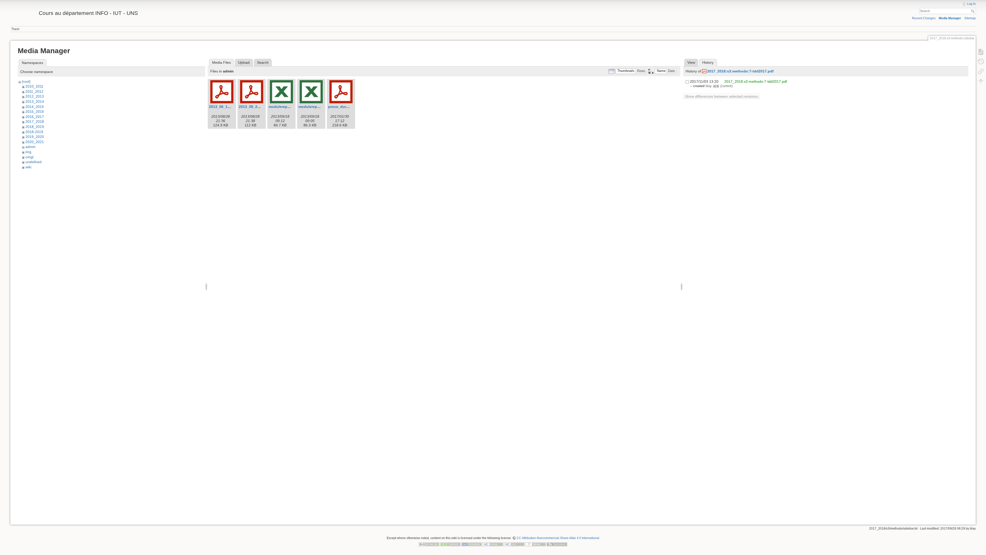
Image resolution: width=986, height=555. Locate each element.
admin (30, 147)
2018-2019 (34, 132)
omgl (29, 157)
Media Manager (950, 18)
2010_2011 (34, 86)
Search (973, 11)
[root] (26, 81)
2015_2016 (34, 111)
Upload (244, 62)
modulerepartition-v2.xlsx (320, 107)
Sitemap (970, 18)
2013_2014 (34, 101)
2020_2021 (34, 142)
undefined (33, 162)
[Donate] (450, 544)
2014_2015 (34, 107)
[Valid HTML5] (493, 544)
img (28, 152)
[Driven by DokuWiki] (557, 544)
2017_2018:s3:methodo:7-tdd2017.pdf (740, 71)
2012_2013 (34, 96)
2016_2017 (34, 117)
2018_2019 (34, 127)
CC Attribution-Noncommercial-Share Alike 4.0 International (558, 538)
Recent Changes (924, 18)
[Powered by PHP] (471, 544)
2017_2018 (34, 121)
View (691, 62)
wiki (28, 167)
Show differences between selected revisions (721, 96)
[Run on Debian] (535, 544)
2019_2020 (34, 137)
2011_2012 (34, 91)
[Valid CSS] (514, 544)
